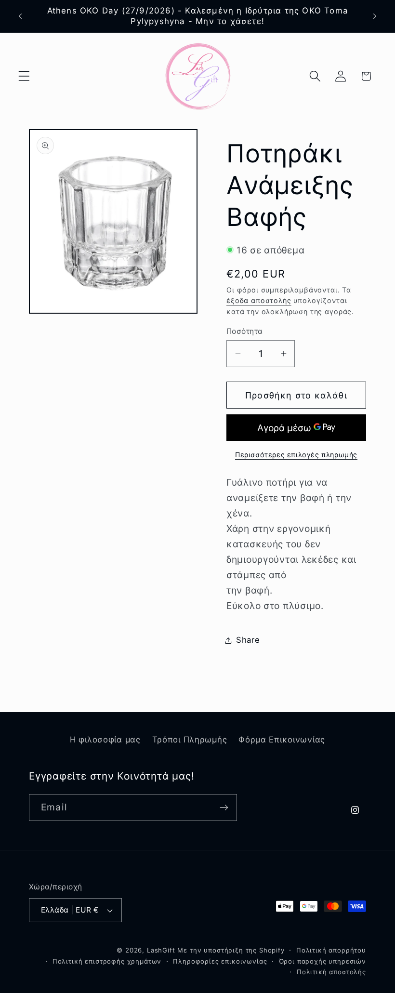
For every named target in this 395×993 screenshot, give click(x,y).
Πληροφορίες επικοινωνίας (220, 961)
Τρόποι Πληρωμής (189, 739)
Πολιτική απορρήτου (331, 950)
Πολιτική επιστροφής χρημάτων (107, 961)
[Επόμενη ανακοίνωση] (374, 16)
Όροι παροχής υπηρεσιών (322, 961)
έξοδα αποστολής (258, 300)
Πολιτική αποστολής (331, 972)
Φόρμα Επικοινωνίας (281, 739)
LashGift (161, 950)
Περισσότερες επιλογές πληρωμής (296, 454)
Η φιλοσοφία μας (105, 739)
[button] (24, 76)
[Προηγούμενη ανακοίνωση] (20, 16)
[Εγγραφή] (224, 807)
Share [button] (248, 640)
